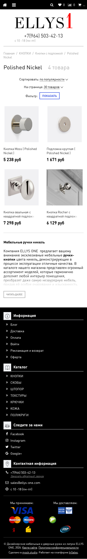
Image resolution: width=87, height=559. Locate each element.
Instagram (17, 440)
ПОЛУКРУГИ (19, 415)
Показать (49, 96)
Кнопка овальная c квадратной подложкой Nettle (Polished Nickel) (20, 214)
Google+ (16, 453)
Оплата (15, 337)
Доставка (17, 331)
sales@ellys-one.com (25, 482)
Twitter (15, 447)
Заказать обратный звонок (27, 476)
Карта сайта (29, 547)
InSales (73, 552)
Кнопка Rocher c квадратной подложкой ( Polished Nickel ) (64, 214)
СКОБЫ (15, 382)
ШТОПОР (17, 389)
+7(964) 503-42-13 (43, 35)
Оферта (15, 357)
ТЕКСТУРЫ (18, 395)
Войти (14, 344)
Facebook (17, 434)
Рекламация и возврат (27, 350)
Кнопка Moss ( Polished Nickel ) (20, 151)
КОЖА (14, 408)
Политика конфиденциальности (59, 547)
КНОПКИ (16, 376)
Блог (13, 324)
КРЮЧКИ (17, 402)
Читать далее (14, 294)
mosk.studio (29, 552)
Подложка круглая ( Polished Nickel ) (61, 151)
